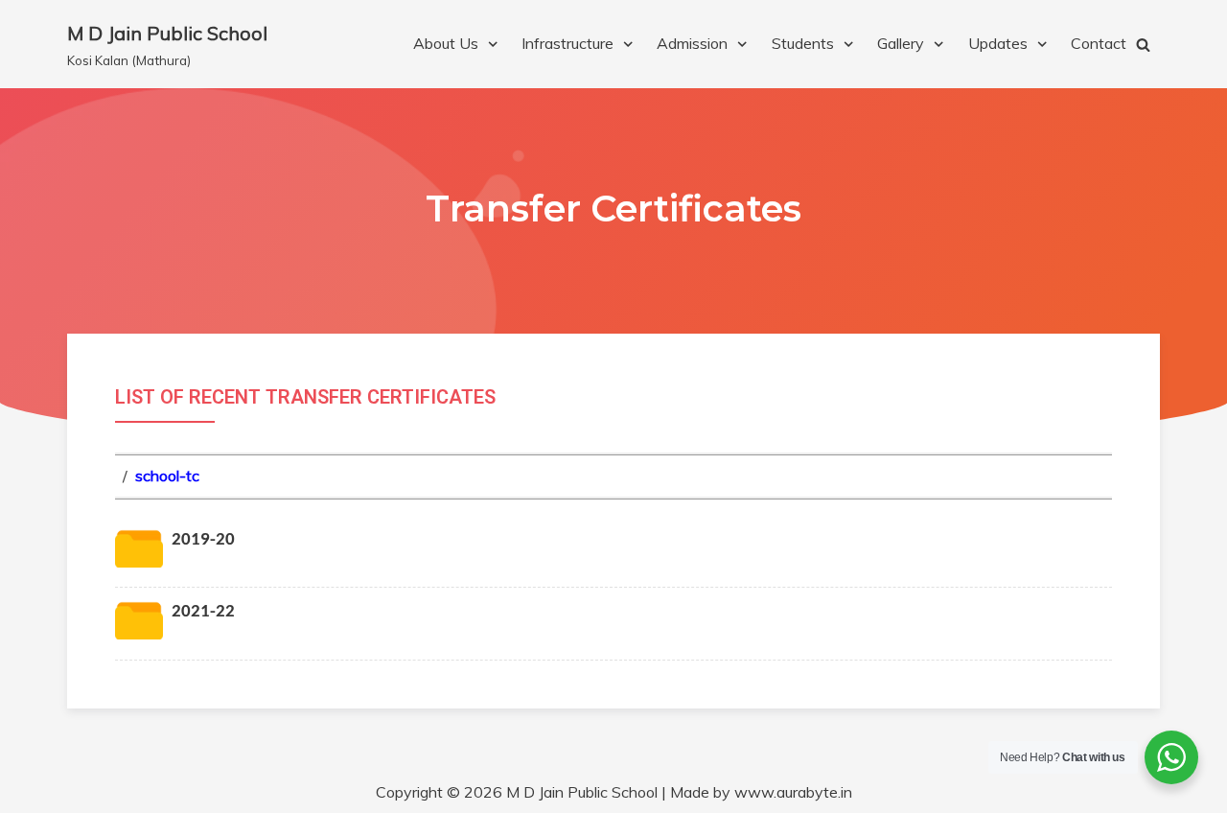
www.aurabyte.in (793, 791)
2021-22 (203, 612)
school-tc (167, 475)
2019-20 (203, 540)
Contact (1098, 43)
